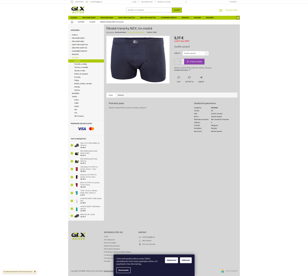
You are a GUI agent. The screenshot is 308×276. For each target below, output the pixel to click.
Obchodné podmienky (112, 249)
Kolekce (75, 35)
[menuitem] (74, 18)
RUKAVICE (75, 54)
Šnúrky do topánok (81, 74)
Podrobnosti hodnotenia (136, 32)
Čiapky (76, 80)
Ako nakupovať (147, 2)
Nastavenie (123, 270)
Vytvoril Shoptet (231, 271)
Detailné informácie (181, 70)
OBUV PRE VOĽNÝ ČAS (79, 48)
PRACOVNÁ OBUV (78, 41)
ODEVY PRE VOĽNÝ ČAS (80, 45)
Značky (74, 96)
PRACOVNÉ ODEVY (78, 38)
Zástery (77, 90)
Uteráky (77, 87)
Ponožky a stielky (80, 64)
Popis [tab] (111, 95)
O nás (134, 2)
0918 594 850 (146, 241)
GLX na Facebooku (148, 244)
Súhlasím (186, 260)
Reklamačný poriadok (112, 246)
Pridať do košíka (196, 61)
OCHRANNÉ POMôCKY (79, 51)
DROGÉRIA (75, 93)
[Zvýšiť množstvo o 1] (183, 60)
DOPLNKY (75, 57)
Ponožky (77, 77)
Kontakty (107, 261)
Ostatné (77, 61)
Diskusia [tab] (121, 95)
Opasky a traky (79, 70)
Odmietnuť (171, 260)
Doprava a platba (164, 2)
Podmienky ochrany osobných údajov (117, 252)
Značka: (152, 32)
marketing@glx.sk (148, 237)
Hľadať (177, 10)
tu (140, 264)
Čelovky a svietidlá (81, 67)
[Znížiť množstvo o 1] (183, 63)
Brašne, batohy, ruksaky (83, 83)
